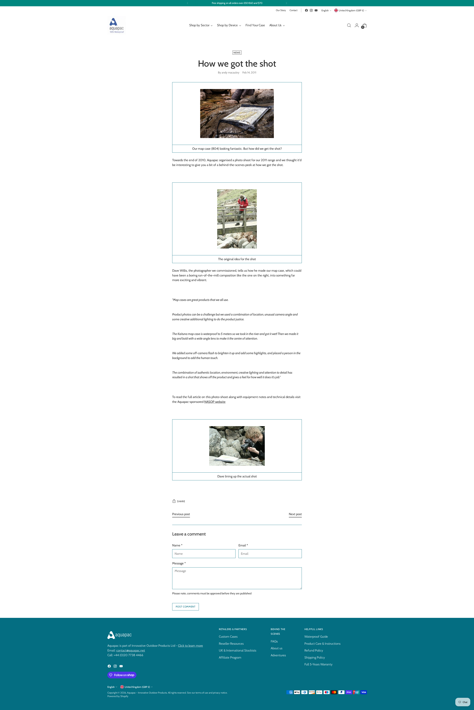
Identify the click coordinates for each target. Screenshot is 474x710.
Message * (179, 563)
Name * (177, 545)
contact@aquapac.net (130, 650)
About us (276, 648)
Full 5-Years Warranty (318, 664)
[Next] (286, 3)
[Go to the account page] (356, 25)
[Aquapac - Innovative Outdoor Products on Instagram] (311, 10)
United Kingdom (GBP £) (351, 10)
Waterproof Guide (316, 636)
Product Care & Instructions (322, 643)
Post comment (186, 606)
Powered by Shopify (117, 696)
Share (181, 501)
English (325, 10)
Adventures (278, 655)
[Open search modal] (349, 25)
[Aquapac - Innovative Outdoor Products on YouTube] (316, 10)
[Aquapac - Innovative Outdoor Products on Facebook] (306, 10)
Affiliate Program (230, 657)
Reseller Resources (231, 643)
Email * (243, 545)
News (236, 52)
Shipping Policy (314, 657)
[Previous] (187, 3)
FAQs (274, 641)
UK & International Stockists (237, 650)
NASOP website (215, 402)
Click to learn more (190, 645)
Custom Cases (228, 636)
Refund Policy (313, 650)
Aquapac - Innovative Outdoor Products (147, 692)
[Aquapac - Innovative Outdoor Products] (116, 25)
